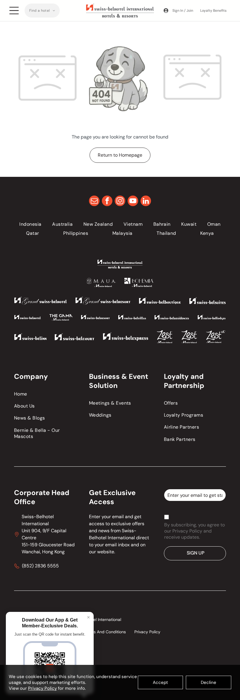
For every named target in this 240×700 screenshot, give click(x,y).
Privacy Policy (42, 688)
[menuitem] (42, 11)
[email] (94, 202)
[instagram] (120, 202)
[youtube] (133, 202)
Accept (160, 682)
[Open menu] (14, 10)
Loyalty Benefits (213, 10)
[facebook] (107, 202)
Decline (208, 682)
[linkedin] (145, 202)
